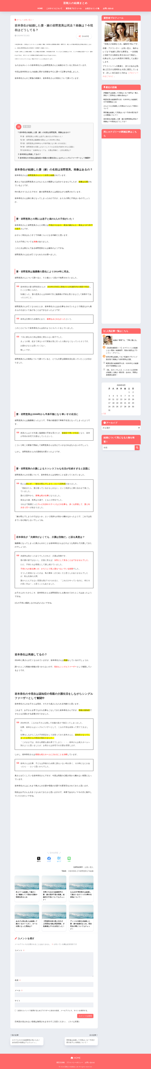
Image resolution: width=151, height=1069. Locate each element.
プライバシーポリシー (74, 1062)
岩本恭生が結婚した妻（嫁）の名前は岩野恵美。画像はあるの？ (44, 132)
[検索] (137, 447)
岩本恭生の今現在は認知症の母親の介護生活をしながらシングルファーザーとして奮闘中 (54, 158)
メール (19, 990)
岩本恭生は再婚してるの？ (29, 154)
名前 (18, 980)
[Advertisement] (54, 98)
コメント (20, 950)
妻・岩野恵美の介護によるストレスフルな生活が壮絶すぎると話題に (47, 147)
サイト (17, 1001)
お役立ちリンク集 (92, 8)
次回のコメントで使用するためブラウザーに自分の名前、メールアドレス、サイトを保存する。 (53, 1010)
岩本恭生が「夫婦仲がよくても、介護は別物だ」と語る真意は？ (45, 150)
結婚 (91, 871)
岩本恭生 (73, 871)
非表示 (26, 126)
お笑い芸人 (89, 867)
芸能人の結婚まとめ (75, 3)
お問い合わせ (108, 8)
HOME (40, 8)
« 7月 (104, 414)
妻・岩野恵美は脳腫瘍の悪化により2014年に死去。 (40, 140)
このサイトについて (54, 8)
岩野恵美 (83, 871)
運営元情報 (60, 1062)
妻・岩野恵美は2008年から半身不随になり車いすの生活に (43, 143)
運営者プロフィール (74, 8)
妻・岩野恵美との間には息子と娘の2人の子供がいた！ (41, 136)
